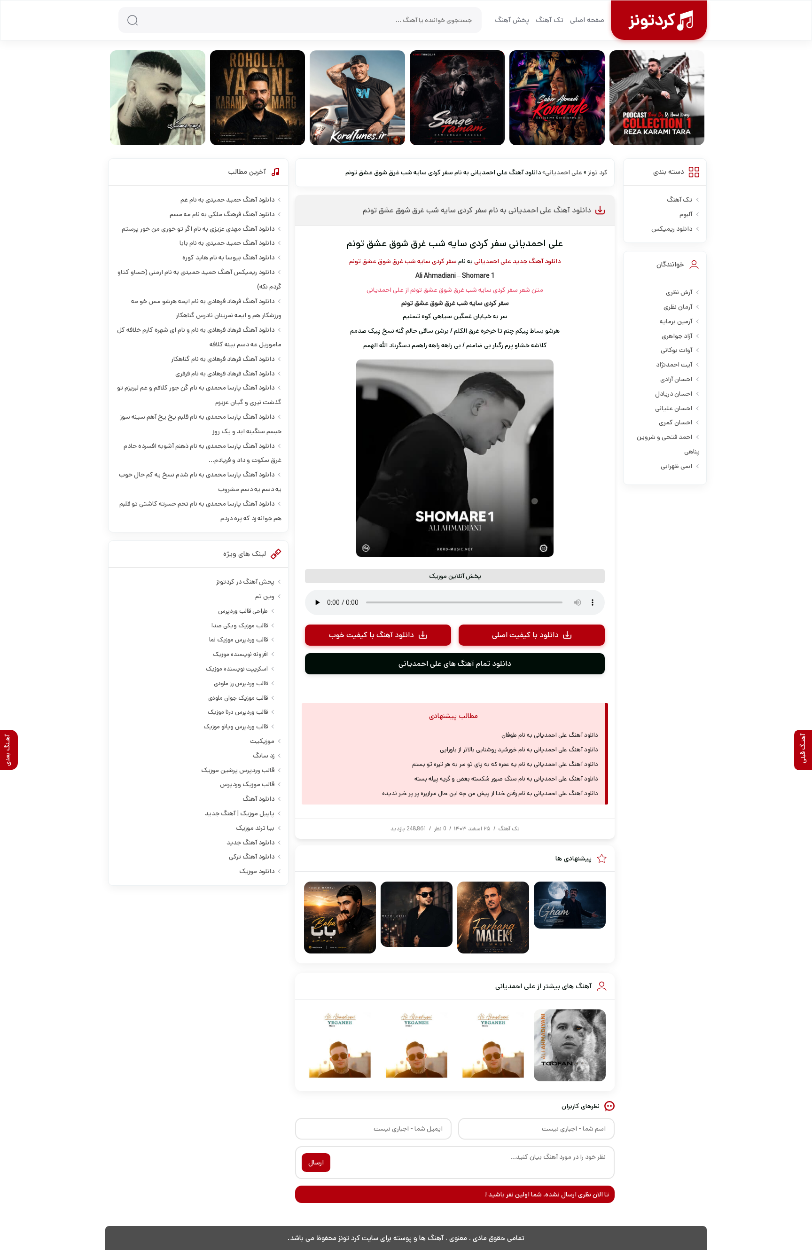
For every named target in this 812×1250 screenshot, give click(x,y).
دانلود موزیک (256, 871)
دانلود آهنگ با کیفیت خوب (371, 635)
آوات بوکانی (676, 350)
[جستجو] (132, 20)
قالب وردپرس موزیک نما (238, 639)
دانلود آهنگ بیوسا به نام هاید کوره (228, 257)
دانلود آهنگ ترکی (251, 856)
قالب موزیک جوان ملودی (238, 698)
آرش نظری (679, 292)
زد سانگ (263, 755)
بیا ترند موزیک (255, 828)
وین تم (264, 596)
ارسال (316, 1162)
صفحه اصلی (587, 20)
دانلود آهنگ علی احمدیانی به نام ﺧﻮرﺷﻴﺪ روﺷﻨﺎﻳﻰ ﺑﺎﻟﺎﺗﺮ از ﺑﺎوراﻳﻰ (519, 749)
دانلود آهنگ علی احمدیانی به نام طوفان (549, 735)
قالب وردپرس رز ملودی (241, 683)
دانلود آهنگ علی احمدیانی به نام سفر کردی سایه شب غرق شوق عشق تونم (477, 210)
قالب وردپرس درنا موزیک (238, 712)
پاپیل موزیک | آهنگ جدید (239, 813)
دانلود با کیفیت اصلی (525, 635)
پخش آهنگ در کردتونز (245, 581)
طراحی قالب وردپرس (243, 611)
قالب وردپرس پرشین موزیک (237, 770)
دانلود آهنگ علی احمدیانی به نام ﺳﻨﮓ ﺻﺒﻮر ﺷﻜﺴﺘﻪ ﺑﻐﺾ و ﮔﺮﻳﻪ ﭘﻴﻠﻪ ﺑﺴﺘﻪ (506, 778)
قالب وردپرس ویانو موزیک (235, 726)
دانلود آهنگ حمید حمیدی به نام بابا (227, 243)
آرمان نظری (678, 307)
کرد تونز (598, 172)
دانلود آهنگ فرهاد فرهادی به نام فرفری (224, 373)
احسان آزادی (676, 379)
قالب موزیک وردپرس (247, 784)
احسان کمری (675, 422)
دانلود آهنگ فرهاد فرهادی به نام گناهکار (222, 359)
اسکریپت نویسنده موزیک (237, 668)
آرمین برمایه (676, 321)
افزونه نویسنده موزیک (240, 654)
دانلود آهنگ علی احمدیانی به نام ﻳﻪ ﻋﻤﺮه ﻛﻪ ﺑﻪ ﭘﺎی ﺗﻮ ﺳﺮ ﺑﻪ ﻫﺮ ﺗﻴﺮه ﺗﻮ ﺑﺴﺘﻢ (505, 764)
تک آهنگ (549, 20)
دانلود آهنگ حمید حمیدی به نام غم (227, 199)
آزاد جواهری (677, 336)
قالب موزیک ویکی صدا (239, 625)
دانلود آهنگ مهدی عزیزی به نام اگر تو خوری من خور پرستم (198, 229)
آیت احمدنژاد (674, 364)
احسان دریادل (673, 393)
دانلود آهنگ (258, 799)
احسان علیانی (673, 408)
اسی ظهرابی (676, 466)
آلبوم (685, 214)
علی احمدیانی (563, 172)
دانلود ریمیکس (671, 229)
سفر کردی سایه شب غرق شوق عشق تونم (403, 261)
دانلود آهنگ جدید (537, 261)
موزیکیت (262, 741)
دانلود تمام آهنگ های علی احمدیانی (454, 663)
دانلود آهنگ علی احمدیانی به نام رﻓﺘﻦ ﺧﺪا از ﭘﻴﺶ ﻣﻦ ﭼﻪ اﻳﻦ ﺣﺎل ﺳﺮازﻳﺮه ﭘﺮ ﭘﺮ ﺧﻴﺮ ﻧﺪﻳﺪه (490, 793)
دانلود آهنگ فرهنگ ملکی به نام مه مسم (222, 214)
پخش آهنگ (512, 20)
